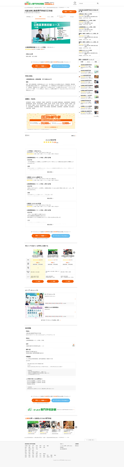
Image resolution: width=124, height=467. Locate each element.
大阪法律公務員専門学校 (86, 70)
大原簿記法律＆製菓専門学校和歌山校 (89, 111)
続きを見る (49, 198)
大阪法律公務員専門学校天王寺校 (88, 64)
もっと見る (96, 116)
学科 (40, 16)
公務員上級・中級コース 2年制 (85, 13)
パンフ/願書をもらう (70, 11)
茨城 (26, 450)
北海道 (26, 445)
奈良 (40, 453)
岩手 (33, 445)
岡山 (33, 455)
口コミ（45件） (51, 16)
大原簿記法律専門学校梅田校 (87, 90)
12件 (88, 21)
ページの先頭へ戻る (90, 439)
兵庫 (29, 453)
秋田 (40, 445)
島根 (29, 455)
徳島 (44, 455)
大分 (40, 456)
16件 (88, 35)
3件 (57, 142)
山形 (44, 445)
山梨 (44, 447)
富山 (33, 447)
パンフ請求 (38, 281)
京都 (33, 453)
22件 (89, 71)
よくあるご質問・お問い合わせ (66, 445)
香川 (48, 455)
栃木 (33, 450)
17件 (89, 107)
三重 (37, 452)
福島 (48, 445)
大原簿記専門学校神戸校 (86, 100)
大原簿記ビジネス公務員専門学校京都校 (89, 106)
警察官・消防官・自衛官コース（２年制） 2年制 (88, 34)
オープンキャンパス (61, 17)
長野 (29, 447)
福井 (40, 447)
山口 (40, 455)
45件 (89, 66)
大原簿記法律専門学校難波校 (87, 85)
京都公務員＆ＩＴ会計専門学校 (87, 95)
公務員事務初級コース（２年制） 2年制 (87, 20)
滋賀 (37, 453)
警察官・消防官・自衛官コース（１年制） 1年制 (88, 42)
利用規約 (62, 447)
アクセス (72, 16)
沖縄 (51, 456)
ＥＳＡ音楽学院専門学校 (86, 75)
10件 (88, 15)
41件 (89, 86)
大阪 (26, 453)
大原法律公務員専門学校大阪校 (87, 80)
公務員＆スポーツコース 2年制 (85, 50)
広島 (37, 455)
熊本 (37, 456)
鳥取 (26, 455)
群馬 (29, 450)
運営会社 (77, 445)
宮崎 (44, 456)
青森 (29, 445)
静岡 (33, 452)
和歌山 (44, 453)
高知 (55, 455)
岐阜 (29, 452)
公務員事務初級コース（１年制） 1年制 (87, 27)
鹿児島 (48, 456)
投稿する (73, 135)
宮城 (37, 445)
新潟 (26, 447)
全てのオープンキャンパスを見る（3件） (50, 320)
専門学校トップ (29, 16)
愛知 (26, 452)
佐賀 (29, 456)
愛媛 (51, 455)
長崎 (33, 456)
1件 (88, 51)
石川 (37, 447)
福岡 (26, 456)
